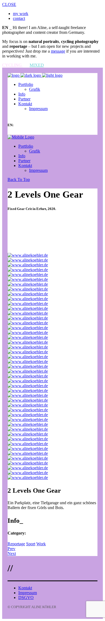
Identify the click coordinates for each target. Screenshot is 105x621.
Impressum (27, 592)
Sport (30, 544)
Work (41, 544)
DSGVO (26, 597)
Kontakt (25, 588)
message (58, 51)
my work (20, 13)
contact (19, 18)
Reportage (16, 544)
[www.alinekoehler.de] (28, 255)
